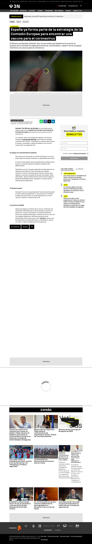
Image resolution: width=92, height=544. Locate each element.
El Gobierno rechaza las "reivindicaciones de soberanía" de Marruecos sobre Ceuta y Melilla (64, 456)
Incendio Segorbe (41, 1)
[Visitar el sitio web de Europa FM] (71, 526)
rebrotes (43, 218)
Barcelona (25, 22)
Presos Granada (32, 1)
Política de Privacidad (80, 153)
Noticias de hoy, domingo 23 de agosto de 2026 (70, 430)
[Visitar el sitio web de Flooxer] (58, 530)
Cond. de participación (76, 536)
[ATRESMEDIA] (15, 528)
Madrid (19, 22)
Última (62, 6)
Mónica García (15, 1)
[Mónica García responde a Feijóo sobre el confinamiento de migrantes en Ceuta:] (46, 421)
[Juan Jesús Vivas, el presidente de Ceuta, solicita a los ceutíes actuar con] (21, 452)
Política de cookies (65, 536)
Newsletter (77, 10)
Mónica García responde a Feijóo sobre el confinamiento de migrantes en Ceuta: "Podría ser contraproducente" (45, 433)
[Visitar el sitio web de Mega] (52, 526)
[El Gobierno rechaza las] (64, 448)
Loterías (32, 10)
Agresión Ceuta (24, 1)
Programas (49, 10)
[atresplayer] (73, 6)
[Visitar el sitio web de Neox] (39, 526)
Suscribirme (74, 158)
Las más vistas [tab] (67, 169)
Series (68, 10)
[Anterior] (10, 1)
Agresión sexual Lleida (66, 1)
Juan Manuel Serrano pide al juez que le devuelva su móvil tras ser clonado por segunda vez (69, 504)
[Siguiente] (81, 1)
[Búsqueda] (81, 6)
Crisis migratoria (69, 173)
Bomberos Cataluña (55, 1)
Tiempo (40, 10)
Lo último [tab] (79, 169)
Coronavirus (15, 227)
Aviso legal (43, 536)
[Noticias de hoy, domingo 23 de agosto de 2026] (71, 421)
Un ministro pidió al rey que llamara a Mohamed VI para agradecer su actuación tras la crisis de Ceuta (73, 189)
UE (32, 227)
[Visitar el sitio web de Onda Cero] (64, 526)
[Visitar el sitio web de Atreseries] (58, 526)
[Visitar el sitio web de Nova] (46, 526)
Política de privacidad (53, 536)
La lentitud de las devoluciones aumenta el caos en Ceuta (44, 461)
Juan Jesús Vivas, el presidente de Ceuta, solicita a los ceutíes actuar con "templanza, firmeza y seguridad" (74, 178)
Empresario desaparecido (79, 1)
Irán (48, 1)
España (46, 409)
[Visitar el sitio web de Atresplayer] (49, 530)
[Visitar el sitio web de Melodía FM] (77, 526)
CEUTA (65, 185)
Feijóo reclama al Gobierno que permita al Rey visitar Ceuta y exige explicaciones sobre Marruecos (76, 458)
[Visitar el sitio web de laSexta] (33, 526)
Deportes (23, 10)
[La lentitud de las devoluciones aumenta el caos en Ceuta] (46, 452)
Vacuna (25, 227)
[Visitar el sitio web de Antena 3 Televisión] (27, 526)
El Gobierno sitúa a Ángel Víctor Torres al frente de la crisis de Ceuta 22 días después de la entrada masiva (20, 505)
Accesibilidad (44, 539)
